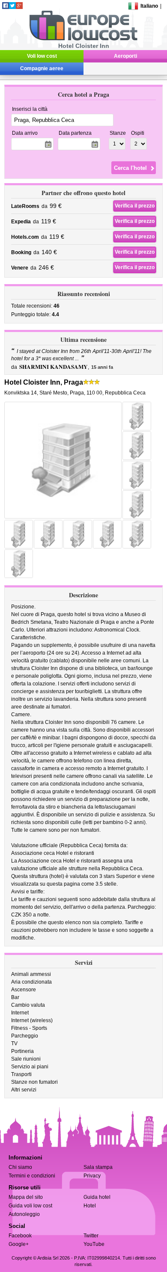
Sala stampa (98, 1167)
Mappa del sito (26, 1197)
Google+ (19, 1244)
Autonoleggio (24, 1214)
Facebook (20, 1236)
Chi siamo (20, 1167)
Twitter (91, 1236)
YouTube (94, 1244)
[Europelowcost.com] (83, 39)
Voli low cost (42, 56)
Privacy (92, 1176)
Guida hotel (97, 1197)
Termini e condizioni (32, 1176)
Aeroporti (125, 56)
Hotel (90, 1206)
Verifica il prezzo (135, 206)
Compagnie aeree (41, 68)
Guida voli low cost (30, 1206)
